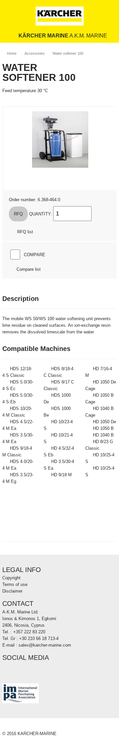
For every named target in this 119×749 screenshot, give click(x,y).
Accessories (34, 53)
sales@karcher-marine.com (45, 645)
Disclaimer (12, 591)
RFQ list (25, 231)
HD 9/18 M (61, 474)
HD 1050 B (103, 428)
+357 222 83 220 (29, 631)
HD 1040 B (103, 434)
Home (12, 53)
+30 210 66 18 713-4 (39, 638)
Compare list (29, 269)
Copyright (11, 577)
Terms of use (14, 584)
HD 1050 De (104, 421)
